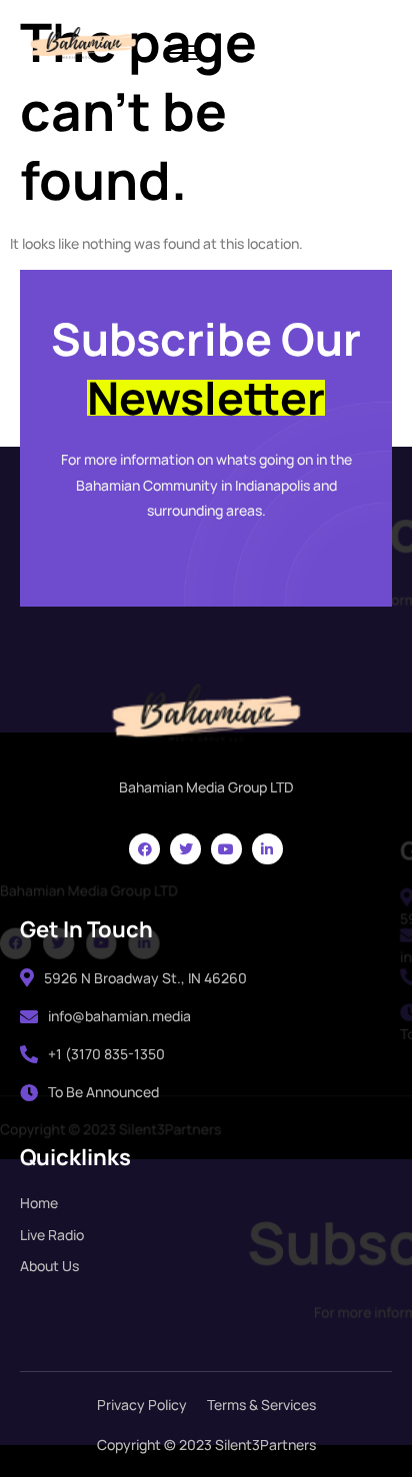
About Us (49, 1265)
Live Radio (52, 1234)
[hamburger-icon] (183, 54)
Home (39, 1202)
